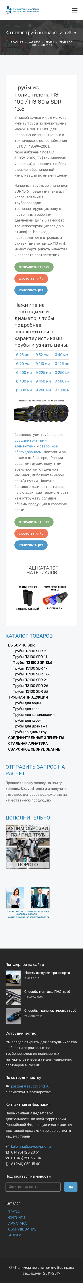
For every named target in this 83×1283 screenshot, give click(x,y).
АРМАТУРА (17, 1223)
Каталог (34, 42)
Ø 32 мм (42, 355)
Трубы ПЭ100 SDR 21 (30, 680)
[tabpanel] (28, 597)
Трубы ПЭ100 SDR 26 (30, 686)
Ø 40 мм (61, 355)
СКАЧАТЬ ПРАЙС (31, 278)
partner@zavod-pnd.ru (30, 1086)
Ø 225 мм (43, 373)
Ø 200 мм (24, 373)
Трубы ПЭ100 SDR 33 (30, 691)
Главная (17, 42)
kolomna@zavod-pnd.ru (31, 1146)
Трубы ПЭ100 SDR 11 (30, 657)
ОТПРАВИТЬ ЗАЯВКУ (34, 267)
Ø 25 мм (22, 355)
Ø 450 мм (43, 381)
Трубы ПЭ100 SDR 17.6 (31, 674)
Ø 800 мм (24, 390)
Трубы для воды (27, 703)
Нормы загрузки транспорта (47, 973)
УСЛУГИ (14, 1235)
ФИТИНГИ (16, 1218)
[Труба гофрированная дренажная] (55, 597)
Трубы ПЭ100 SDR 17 (30, 668)
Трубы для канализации (34, 715)
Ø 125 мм (62, 364)
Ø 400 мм (24, 381)
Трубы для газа (26, 709)
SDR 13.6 (46, 44)
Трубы (50, 42)
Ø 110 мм (42, 364)
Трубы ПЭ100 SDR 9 (29, 651)
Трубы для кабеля (28, 720)
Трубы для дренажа (30, 726)
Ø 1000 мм (63, 390)
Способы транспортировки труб (50, 1011)
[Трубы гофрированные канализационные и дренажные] (28, 597)
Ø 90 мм (23, 364)
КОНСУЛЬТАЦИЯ (31, 290)
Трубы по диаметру (30, 732)
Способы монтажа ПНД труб (47, 992)
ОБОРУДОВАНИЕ (22, 1229)
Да (71, 1187)
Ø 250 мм (62, 373)
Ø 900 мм (43, 390)
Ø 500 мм (62, 381)
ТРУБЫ (14, 1212)
